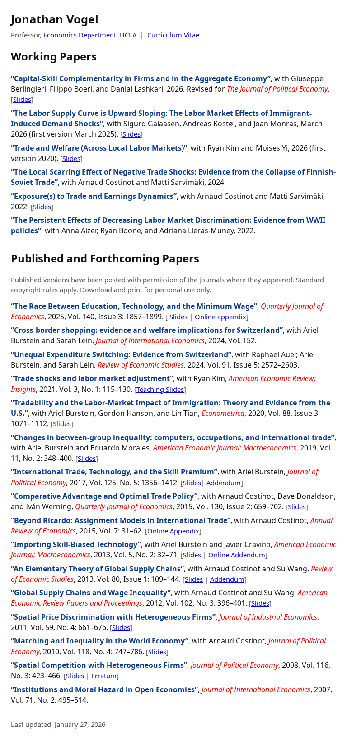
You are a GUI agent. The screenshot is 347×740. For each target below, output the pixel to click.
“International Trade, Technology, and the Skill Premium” (114, 472)
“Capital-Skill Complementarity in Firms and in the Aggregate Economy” (141, 78)
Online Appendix (173, 530)
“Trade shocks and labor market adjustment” (92, 378)
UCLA (128, 34)
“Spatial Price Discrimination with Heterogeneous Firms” (113, 617)
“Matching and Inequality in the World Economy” (99, 641)
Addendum (223, 482)
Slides (22, 99)
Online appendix (220, 316)
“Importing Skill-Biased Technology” (76, 544)
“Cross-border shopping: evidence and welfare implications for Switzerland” (147, 330)
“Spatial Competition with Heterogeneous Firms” (99, 665)
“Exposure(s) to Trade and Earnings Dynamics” (94, 196)
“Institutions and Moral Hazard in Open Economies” (104, 689)
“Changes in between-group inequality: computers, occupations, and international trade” (172, 437)
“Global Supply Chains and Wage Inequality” (91, 593)
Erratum (104, 675)
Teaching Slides (160, 389)
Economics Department (79, 34)
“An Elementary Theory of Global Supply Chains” (97, 569)
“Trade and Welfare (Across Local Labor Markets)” (99, 148)
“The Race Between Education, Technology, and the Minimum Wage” (134, 306)
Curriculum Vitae (173, 34)
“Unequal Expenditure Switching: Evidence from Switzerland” (121, 354)
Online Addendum (236, 554)
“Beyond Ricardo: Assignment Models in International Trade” (120, 520)
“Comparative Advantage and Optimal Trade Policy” (104, 496)
